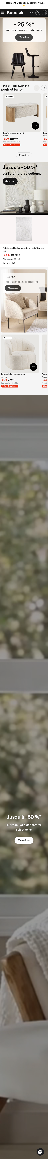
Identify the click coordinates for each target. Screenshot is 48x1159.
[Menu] (2, 12)
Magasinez (24, 37)
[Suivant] (44, 88)
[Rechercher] (37, 12)
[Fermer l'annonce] (44, 4)
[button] (40, 1152)
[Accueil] (15, 12)
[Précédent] (37, 88)
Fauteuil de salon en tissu (13, 374)
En (31, 13)
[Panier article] (44, 12)
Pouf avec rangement (13, 133)
